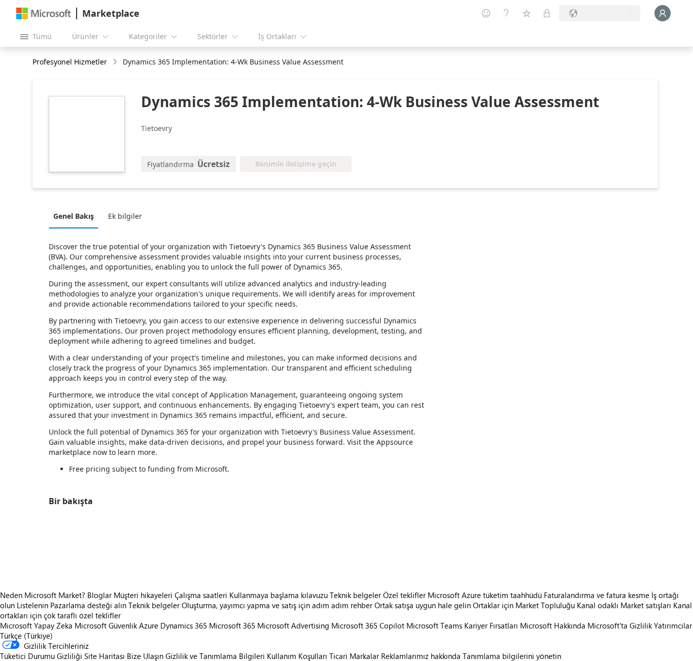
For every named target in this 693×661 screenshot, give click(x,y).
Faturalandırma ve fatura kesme (596, 595)
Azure (148, 625)
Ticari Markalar (354, 656)
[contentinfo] (116, 62)
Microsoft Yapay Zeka (36, 625)
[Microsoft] (43, 13)
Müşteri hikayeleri (143, 595)
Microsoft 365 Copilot (367, 625)
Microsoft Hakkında (552, 625)
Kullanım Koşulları (297, 656)
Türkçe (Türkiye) (26, 636)
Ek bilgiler (125, 216)
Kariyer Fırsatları (491, 625)
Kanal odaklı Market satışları (624, 605)
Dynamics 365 (183, 625)
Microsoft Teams (434, 625)
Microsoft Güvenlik (106, 625)
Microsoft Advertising (293, 625)
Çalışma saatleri (201, 595)
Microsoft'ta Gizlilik (619, 625)
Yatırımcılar (673, 625)
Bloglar (99, 595)
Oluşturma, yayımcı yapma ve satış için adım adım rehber (277, 605)
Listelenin (32, 605)
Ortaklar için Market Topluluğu (524, 605)
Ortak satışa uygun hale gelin (422, 605)
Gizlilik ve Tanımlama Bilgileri (215, 656)
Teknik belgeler (355, 595)
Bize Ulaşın (145, 656)
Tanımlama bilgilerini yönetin (512, 656)
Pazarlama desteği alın (88, 605)
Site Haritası (104, 656)
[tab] (76, 216)
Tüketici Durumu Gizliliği (41, 656)
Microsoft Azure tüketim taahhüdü (486, 595)
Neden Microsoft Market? (42, 595)
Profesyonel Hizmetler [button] (69, 62)
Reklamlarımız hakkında (421, 656)
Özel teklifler (404, 595)
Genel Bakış (73, 216)
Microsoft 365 (232, 625)
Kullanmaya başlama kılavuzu (278, 595)
